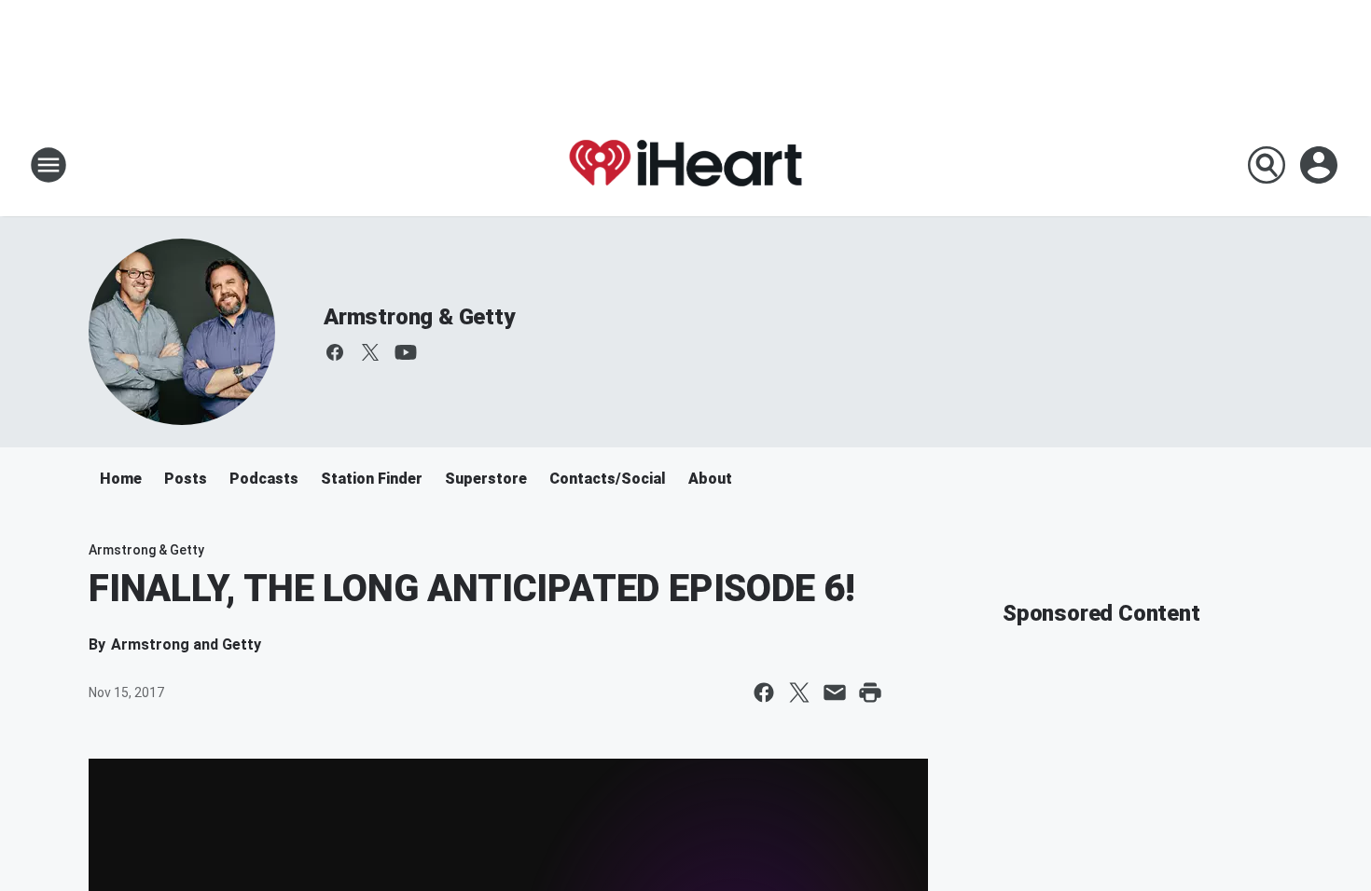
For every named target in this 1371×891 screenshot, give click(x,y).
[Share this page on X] (799, 692)
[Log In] (1320, 165)
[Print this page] (870, 692)
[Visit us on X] (370, 352)
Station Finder (371, 478)
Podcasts (263, 478)
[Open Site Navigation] (48, 165)
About (710, 478)
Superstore (486, 478)
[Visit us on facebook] (335, 352)
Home (121, 478)
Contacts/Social (607, 478)
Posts (185, 478)
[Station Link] (685, 164)
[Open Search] (1266, 165)
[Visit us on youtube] (406, 352)
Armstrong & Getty (419, 317)
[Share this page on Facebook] (764, 692)
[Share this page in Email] (835, 692)
